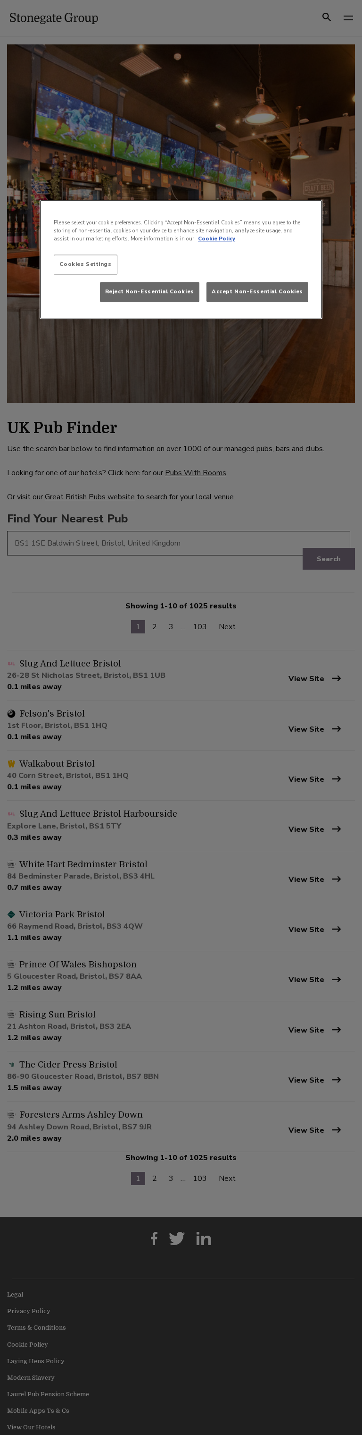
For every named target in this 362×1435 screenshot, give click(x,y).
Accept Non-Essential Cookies (257, 291)
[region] (181, 259)
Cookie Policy (216, 238)
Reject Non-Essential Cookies (149, 291)
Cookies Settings (85, 264)
